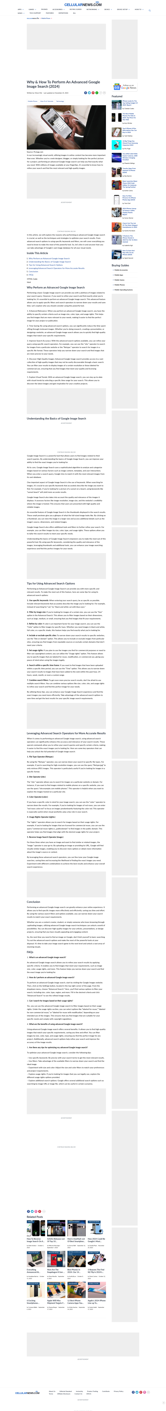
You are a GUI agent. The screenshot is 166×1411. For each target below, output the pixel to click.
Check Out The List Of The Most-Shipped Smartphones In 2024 (129, 225)
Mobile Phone (32, 101)
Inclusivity (79, 1391)
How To (138, 9)
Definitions (63, 13)
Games (31, 9)
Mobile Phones (120, 285)
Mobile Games (119, 280)
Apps (19, 9)
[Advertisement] (83, 1405)
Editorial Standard (66, 1391)
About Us (52, 1391)
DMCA (88, 1394)
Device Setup (122, 9)
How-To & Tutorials (46, 101)
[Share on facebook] (85, 92)
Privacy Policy (118, 1391)
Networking (92, 9)
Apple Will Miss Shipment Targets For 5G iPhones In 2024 (56, 1303)
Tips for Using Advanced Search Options (46, 265)
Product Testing (92, 1391)
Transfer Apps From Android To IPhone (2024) (129, 170)
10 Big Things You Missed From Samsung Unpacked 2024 (130, 143)
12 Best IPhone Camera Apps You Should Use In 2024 (75, 1303)
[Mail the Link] (104, 92)
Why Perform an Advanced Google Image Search (49, 259)
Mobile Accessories (121, 270)
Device (107, 9)
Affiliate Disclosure (63, 1394)
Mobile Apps (119, 275)
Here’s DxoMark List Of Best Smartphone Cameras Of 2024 (76, 1241)
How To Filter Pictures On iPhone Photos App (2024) (129, 198)
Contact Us (78, 1394)
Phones (44, 9)
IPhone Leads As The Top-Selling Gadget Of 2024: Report (130, 103)
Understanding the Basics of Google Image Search (50, 262)
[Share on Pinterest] (93, 92)
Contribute (106, 1391)
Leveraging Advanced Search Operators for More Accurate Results (57, 268)
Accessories (58, 9)
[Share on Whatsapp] (96, 92)
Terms (51, 1394)
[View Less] (43, 1211)
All (74, 13)
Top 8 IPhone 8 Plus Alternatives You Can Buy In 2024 (129, 130)
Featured (50, 13)
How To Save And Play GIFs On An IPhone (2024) (128, 252)
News (20, 13)
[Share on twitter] (89, 92)
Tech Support (35, 13)
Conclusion (33, 272)
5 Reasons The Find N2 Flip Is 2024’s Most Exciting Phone (96, 1272)
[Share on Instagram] (35, 1211)
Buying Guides (76, 9)
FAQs (31, 275)
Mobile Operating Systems (124, 290)
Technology (60, 101)
